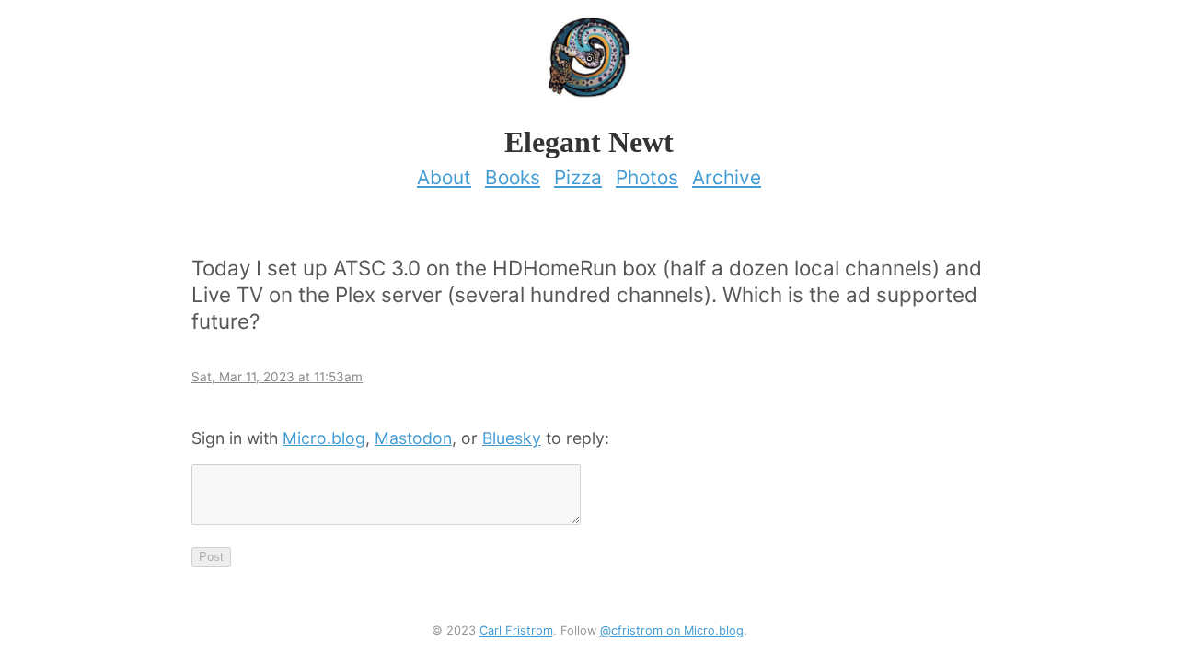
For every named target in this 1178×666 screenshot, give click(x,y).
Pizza (578, 177)
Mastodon (413, 438)
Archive (726, 177)
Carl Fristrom (516, 630)
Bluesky (511, 438)
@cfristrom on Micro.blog (672, 630)
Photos (647, 177)
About (444, 177)
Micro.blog (324, 438)
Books (512, 177)
